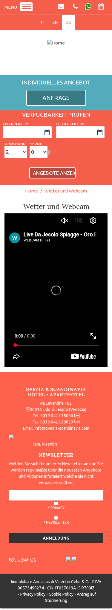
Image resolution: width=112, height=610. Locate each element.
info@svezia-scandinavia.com (62, 428)
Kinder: (36, 143)
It (43, 22)
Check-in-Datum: (16, 124)
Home (31, 190)
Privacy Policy (32, 594)
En (55, 22)
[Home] (56, 42)
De (68, 22)
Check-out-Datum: (70, 124)
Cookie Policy (61, 594)
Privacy (57, 508)
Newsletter (57, 522)
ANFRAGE (56, 97)
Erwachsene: (14, 143)
